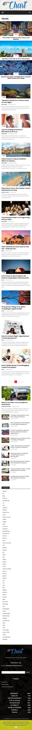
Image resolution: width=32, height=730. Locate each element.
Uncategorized (6, 637)
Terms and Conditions (7, 687)
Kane (3, 250)
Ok (16, 727)
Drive (3, 524)
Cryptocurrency (6, 517)
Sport (3, 623)
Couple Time (5, 512)
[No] (30, 725)
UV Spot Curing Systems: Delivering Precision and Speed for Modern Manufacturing (20, 432)
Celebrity (4, 507)
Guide (4, 554)
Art (3, 493)
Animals (4, 491)
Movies (4, 594)
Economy (4, 526)
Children (4, 510)
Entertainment (6, 531)
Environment (5, 533)
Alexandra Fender (6, 406)
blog (3, 496)
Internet (4, 573)
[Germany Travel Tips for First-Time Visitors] (16, 50)
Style (3, 625)
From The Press (6, 543)
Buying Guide (5, 500)
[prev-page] (9, 381)
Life (3, 583)
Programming (6, 613)
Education (5, 529)
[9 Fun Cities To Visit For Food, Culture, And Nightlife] (16, 31)
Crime (4, 514)
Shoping (4, 618)
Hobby (4, 564)
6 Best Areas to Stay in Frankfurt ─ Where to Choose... (14, 160)
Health (4, 559)
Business (4, 498)
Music (4, 599)
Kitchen (4, 578)
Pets (3, 606)
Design (4, 521)
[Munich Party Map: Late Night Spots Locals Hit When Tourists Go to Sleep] (16, 70)
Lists (3, 585)
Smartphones (6, 620)
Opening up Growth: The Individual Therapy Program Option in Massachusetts (19, 455)
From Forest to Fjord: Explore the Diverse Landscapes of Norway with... (16, 277)
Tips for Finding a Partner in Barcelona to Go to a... (12, 131)
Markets (4, 590)
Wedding (4, 639)
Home (3, 16)
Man (3, 587)
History (4, 561)
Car (3, 399)
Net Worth (5, 601)
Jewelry (4, 576)
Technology (5, 630)
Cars (3, 505)
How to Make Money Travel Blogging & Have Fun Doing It (15, 366)
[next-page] (22, 381)
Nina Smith (4, 104)
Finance (4, 538)
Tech (3, 627)
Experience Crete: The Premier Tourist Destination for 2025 (16, 189)
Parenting (5, 604)
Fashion (4, 536)
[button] (2, 12)
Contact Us (4, 682)
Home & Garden (6, 569)
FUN (3, 545)
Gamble (4, 547)
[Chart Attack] (16, 5)
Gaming (4, 550)
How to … (5, 571)
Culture (4, 519)
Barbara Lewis (5, 192)
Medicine (4, 592)
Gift (3, 552)
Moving (4, 597)
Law (3, 580)
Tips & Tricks (5, 632)
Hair (3, 557)
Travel (7, 16)
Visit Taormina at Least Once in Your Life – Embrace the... (15, 248)
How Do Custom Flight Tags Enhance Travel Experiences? (15, 337)
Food (3, 540)
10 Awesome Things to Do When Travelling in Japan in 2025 (13, 308)
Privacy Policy (5, 684)
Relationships (5, 616)
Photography (5, 608)
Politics (4, 611)
